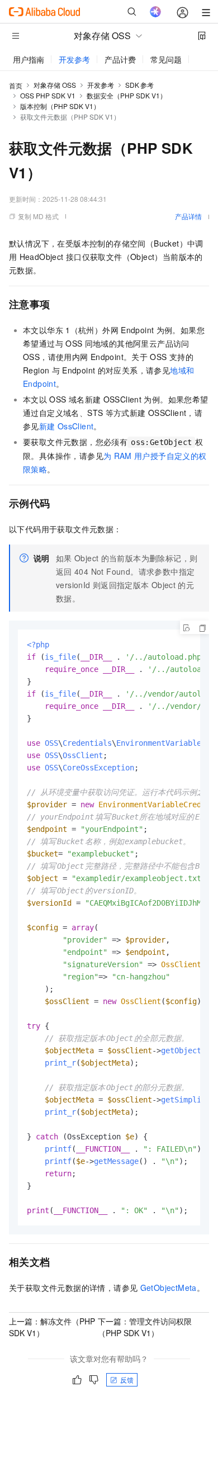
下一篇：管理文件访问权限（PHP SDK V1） (145, 1326)
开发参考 (74, 59)
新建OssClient (66, 426)
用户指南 (28, 59)
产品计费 (120, 59)
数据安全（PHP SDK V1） (127, 95)
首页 (15, 85)
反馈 (127, 1379)
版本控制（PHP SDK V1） (60, 106)
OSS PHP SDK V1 (47, 95)
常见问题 (166, 59)
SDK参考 (139, 84)
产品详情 (188, 216)
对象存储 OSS (55, 84)
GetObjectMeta (168, 1287)
